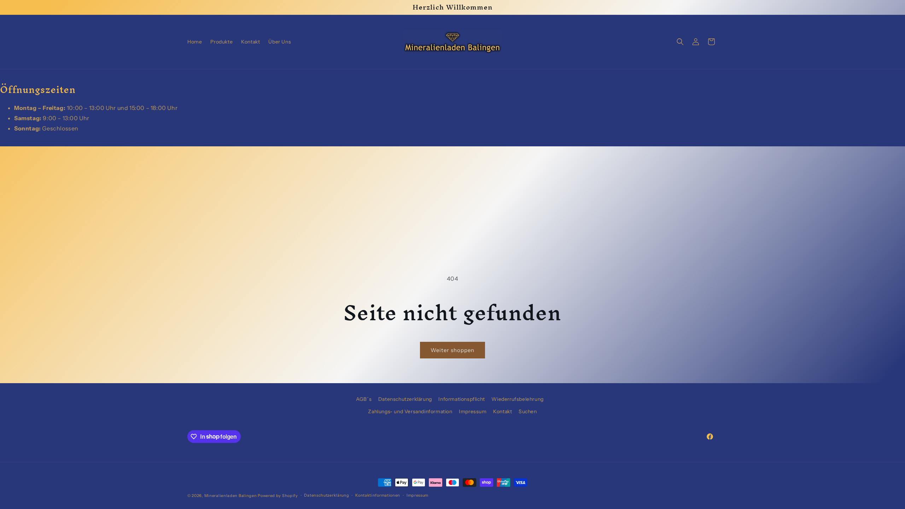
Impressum (472, 411)
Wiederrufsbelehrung (517, 399)
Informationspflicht (461, 399)
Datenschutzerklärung (405, 399)
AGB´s (364, 399)
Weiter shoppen (452, 350)
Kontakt (502, 411)
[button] (680, 41)
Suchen (528, 411)
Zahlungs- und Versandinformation (410, 411)
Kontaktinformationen (377, 495)
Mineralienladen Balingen (230, 495)
